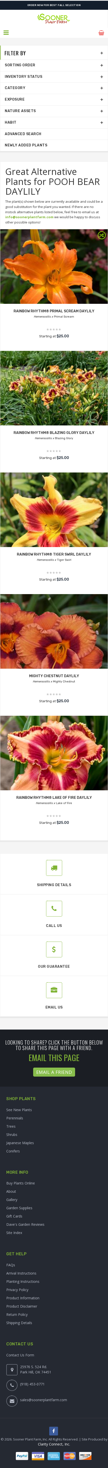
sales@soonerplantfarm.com (43, 1399)
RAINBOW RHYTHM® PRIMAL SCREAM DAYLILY (54, 311)
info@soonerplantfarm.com (29, 217)
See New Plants (19, 1109)
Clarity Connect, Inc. (54, 1444)
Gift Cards (14, 1216)
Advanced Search (23, 134)
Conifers (13, 1151)
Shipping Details (19, 1322)
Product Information (22, 1298)
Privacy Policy (17, 1289)
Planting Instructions (22, 1281)
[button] (6, 33)
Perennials (14, 1118)
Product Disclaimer (21, 1306)
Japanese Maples (20, 1142)
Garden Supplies (19, 1207)
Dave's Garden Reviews (25, 1224)
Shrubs (11, 1134)
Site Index (14, 1232)
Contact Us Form (20, 1355)
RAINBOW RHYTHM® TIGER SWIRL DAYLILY (54, 554)
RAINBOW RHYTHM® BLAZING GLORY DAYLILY (54, 433)
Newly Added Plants (26, 145)
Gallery (11, 1199)
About (11, 1191)
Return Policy (17, 1314)
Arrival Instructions (21, 1273)
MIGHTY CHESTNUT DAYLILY (54, 676)
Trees (11, 1126)
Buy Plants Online (20, 1183)
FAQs (10, 1265)
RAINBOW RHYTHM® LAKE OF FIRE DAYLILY (54, 798)
